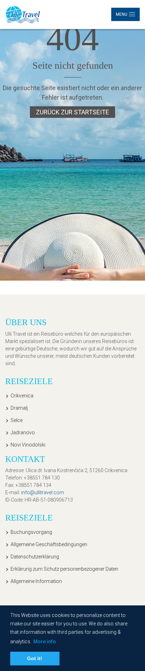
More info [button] (44, 641)
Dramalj (19, 408)
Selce (17, 420)
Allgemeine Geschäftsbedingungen (49, 544)
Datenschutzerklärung (35, 556)
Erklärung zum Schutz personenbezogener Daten (64, 569)
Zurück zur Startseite (72, 112)
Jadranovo (23, 432)
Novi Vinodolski (28, 445)
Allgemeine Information (36, 581)
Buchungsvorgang (31, 532)
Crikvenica (22, 395)
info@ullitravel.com (42, 492)
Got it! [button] (34, 658)
